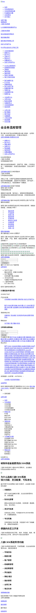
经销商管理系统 (9, 67)
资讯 (18, 323)
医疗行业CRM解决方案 (17, 337)
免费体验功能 (5, 592)
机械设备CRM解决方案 (11, 341)
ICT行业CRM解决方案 (27, 341)
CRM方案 (7, 406)
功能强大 (7, 315)
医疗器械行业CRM (10, 440)
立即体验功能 (5, 171)
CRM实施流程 (9, 105)
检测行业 (7, 94)
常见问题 (7, 121)
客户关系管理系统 (21, 363)
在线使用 (7, 431)
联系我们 (7, 454)
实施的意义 (8, 103)
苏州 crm (25, 350)
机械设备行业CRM (10, 448)
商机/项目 (7, 144)
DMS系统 (14, 299)
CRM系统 (7, 299)
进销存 (6, 69)
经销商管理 (25, 359)
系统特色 (7, 421)
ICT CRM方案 (28, 305)
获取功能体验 (5, 231)
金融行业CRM (9, 446)
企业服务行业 (8, 92)
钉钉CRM (13, 365)
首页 (5, 7)
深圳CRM (29, 348)
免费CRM (30, 354)
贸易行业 (7, 90)
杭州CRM (9, 348)
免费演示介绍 (14, 137)
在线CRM (17, 354)
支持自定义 (8, 425)
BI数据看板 (8, 152)
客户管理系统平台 (15, 361)
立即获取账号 (5, 263)
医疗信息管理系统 (14, 369)
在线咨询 (4, 611)
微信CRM (7, 419)
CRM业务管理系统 (17, 373)
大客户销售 (20, 365)
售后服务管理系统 (25, 371)
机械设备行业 (8, 88)
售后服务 (7, 119)
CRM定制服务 (9, 408)
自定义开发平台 (9, 62)
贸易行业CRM (9, 442)
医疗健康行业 (8, 80)
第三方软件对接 (9, 77)
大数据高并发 (8, 427)
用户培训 (7, 114)
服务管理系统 (14, 371)
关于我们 (7, 323)
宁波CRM (16, 348)
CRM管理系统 (19, 352)
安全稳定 (14, 315)
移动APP (7, 415)
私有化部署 (8, 101)
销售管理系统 (24, 356)
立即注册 (4, 397)
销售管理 (12, 357)
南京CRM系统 (17, 350)
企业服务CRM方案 (19, 307)
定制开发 (21, 299)
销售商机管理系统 (21, 357)
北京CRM (22, 348)
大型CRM (7, 99)
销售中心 (7, 53)
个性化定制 (8, 118)
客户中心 (7, 54)
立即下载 (4, 20)
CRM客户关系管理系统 (12, 379)
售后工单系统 (8, 75)
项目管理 (7, 71)
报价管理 (7, 73)
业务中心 (7, 56)
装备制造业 (8, 84)
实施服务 (7, 116)
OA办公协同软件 (10, 65)
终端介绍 (7, 412)
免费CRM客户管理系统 (12, 356)
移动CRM (24, 354)
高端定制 (7, 433)
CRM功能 (7, 404)
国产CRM (7, 346)
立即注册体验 (5, 137)
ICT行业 (7, 82)
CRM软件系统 (25, 346)
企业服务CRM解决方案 (14, 339)
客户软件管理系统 (27, 361)
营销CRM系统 (9, 354)
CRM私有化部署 (9, 410)
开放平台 (7, 434)
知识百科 (7, 107)
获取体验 (3, 335)
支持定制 (20, 315)
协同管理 (7, 150)
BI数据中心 (8, 60)
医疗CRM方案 (9, 305)
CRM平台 (11, 352)
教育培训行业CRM (10, 444)
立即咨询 (4, 267)
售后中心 (7, 58)
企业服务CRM (9, 438)
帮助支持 (7, 450)
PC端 (6, 413)
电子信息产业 (8, 86)
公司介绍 (7, 110)
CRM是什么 (8, 97)
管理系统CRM (29, 352)
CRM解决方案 (9, 436)
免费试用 (4, 22)
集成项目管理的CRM (15, 367)
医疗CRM (25, 367)
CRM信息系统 (16, 346)
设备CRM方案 (18, 305)
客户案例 (7, 112)
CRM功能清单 (9, 51)
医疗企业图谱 (24, 369)
